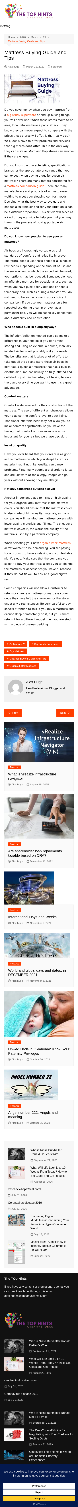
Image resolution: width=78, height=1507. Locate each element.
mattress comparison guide (25, 186)
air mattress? (17, 644)
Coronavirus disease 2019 (25, 1202)
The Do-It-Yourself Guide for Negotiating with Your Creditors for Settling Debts (51, 1434)
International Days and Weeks (32, 917)
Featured (56, 66)
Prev (15, 712)
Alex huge (13, 66)
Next (63, 712)
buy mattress (16, 651)
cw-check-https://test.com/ (24, 1189)
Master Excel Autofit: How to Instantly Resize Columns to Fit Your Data (48, 1246)
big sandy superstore (22, 115)
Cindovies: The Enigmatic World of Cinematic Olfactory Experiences (50, 1456)
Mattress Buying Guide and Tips (27, 658)
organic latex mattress (55, 543)
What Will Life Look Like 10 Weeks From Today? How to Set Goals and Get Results (48, 1171)
